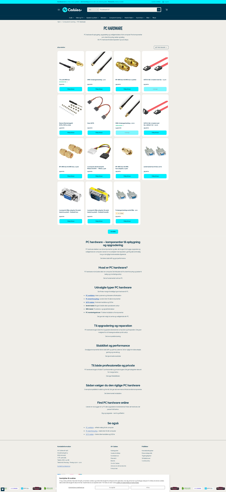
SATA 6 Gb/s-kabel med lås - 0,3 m (155, 79)
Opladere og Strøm (91, 18)
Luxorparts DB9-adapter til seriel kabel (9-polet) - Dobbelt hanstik (98, 211)
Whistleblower (146, 458)
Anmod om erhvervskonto (118, 466)
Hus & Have (139, 18)
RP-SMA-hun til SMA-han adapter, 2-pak (122, 167)
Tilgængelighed (146, 456)
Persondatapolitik (147, 453)
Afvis (148, 487)
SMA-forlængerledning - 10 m (124, 123)
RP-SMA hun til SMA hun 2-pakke (125, 79)
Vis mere (113, 231)
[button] (58, 9)
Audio (70, 18)
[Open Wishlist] (2, 489)
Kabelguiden (114, 450)
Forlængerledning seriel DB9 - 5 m (126, 210)
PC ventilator (90, 427)
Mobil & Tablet (129, 18)
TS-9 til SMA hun (64, 79)
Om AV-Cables (115, 463)
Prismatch (113, 458)
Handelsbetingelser (147, 450)
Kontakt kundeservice (63, 466)
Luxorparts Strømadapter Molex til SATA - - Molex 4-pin (96, 167)
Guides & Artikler (155, 1)
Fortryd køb (114, 468)
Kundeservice (115, 456)
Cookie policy (146, 461)
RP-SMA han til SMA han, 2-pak (69, 167)
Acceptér (112, 487)
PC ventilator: (90, 295)
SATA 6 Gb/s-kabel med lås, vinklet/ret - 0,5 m (151, 124)
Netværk (103, 18)
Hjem (59, 22)
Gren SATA (90, 123)
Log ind (166, 1)
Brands (113, 461)
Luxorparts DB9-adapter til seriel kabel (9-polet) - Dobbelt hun (70, 211)
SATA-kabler (90, 434)
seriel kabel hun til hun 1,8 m (153, 167)
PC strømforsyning (91, 431)
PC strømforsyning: (92, 299)
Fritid (147, 18)
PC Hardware (81, 22)
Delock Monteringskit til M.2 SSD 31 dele (66, 124)
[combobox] (130, 9)
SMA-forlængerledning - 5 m (96, 79)
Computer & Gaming (115, 18)
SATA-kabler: (90, 302)
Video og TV (79, 18)
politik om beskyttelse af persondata (127, 483)
